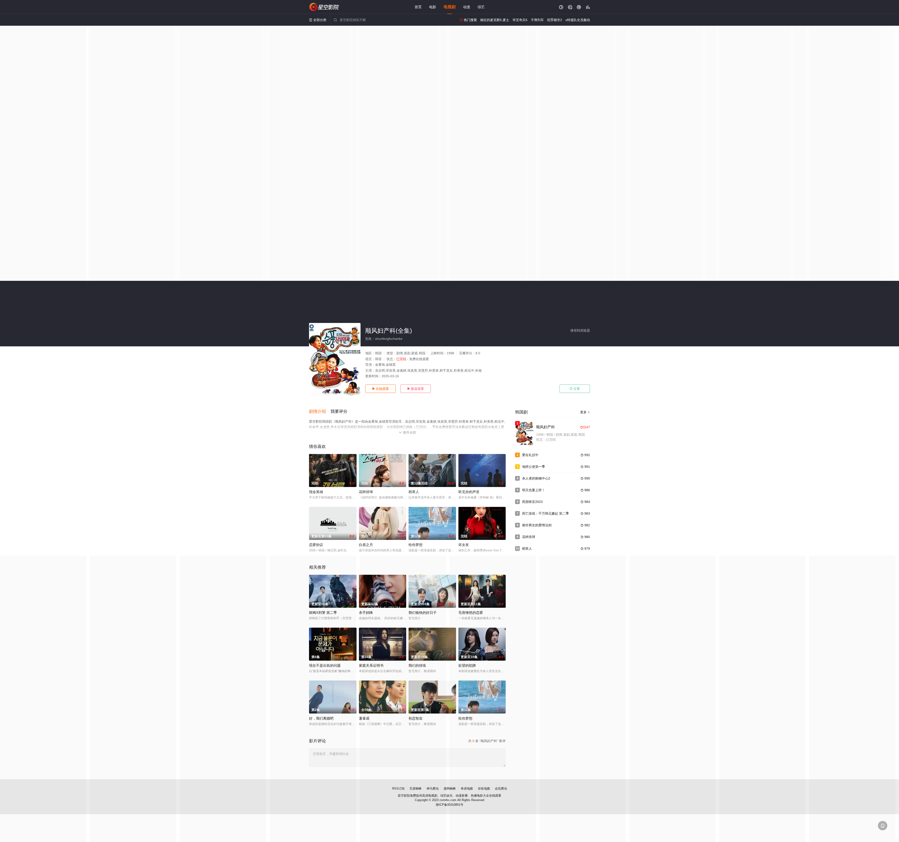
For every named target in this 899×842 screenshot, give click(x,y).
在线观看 (380, 389)
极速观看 (415, 389)
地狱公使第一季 (533, 467)
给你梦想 (416, 545)
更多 (585, 412)
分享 (575, 389)
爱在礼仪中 (530, 455)
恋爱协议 (316, 545)
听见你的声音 (468, 492)
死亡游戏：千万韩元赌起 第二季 (545, 513)
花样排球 (366, 492)
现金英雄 (316, 492)
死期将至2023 (532, 502)
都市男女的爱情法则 (537, 525)
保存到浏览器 (580, 330)
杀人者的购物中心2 (536, 478)
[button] (320, 411)
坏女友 (463, 545)
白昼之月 (366, 545)
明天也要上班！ (533, 490)
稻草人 (414, 492)
